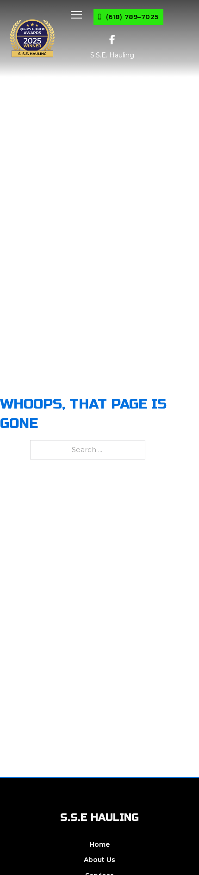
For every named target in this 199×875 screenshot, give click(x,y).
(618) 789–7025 (132, 16)
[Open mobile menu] (76, 15)
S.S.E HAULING (99, 817)
